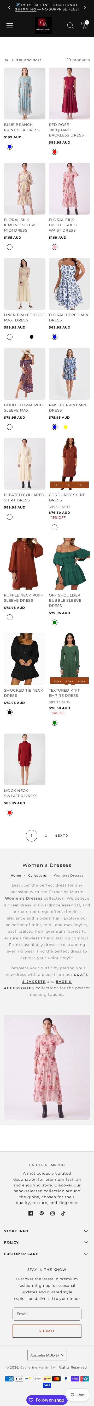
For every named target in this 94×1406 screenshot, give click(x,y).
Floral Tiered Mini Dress (69, 317)
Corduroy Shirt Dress (67, 497)
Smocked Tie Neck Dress (23, 693)
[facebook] (30, 1214)
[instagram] (52, 1214)
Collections (37, 875)
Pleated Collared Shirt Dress (24, 497)
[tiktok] (63, 1214)
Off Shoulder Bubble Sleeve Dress (65, 600)
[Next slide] (85, 7)
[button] (9, 25)
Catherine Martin (35, 1367)
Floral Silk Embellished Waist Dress (63, 225)
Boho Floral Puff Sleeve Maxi (24, 408)
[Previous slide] (9, 7)
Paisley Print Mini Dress (68, 408)
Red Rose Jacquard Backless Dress (66, 130)
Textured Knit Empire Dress (64, 693)
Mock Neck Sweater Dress (21, 793)
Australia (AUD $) (44, 1355)
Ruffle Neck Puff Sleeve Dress (23, 598)
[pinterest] (41, 1214)
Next (60, 836)
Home (16, 875)
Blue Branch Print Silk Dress (22, 127)
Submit (47, 1331)
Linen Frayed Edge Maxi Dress (24, 317)
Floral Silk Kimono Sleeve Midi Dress (20, 225)
